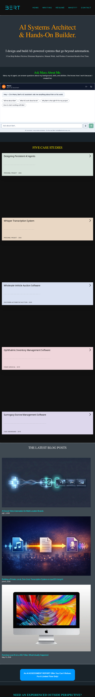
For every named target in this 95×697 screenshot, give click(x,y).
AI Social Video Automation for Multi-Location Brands (22, 511)
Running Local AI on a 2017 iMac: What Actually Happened (25, 655)
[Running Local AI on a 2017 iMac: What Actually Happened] (46, 618)
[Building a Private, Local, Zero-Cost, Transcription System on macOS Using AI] (46, 546)
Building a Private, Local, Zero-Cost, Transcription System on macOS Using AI (32, 579)
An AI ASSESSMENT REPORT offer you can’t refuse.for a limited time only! (47, 674)
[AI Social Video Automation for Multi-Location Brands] (46, 483)
